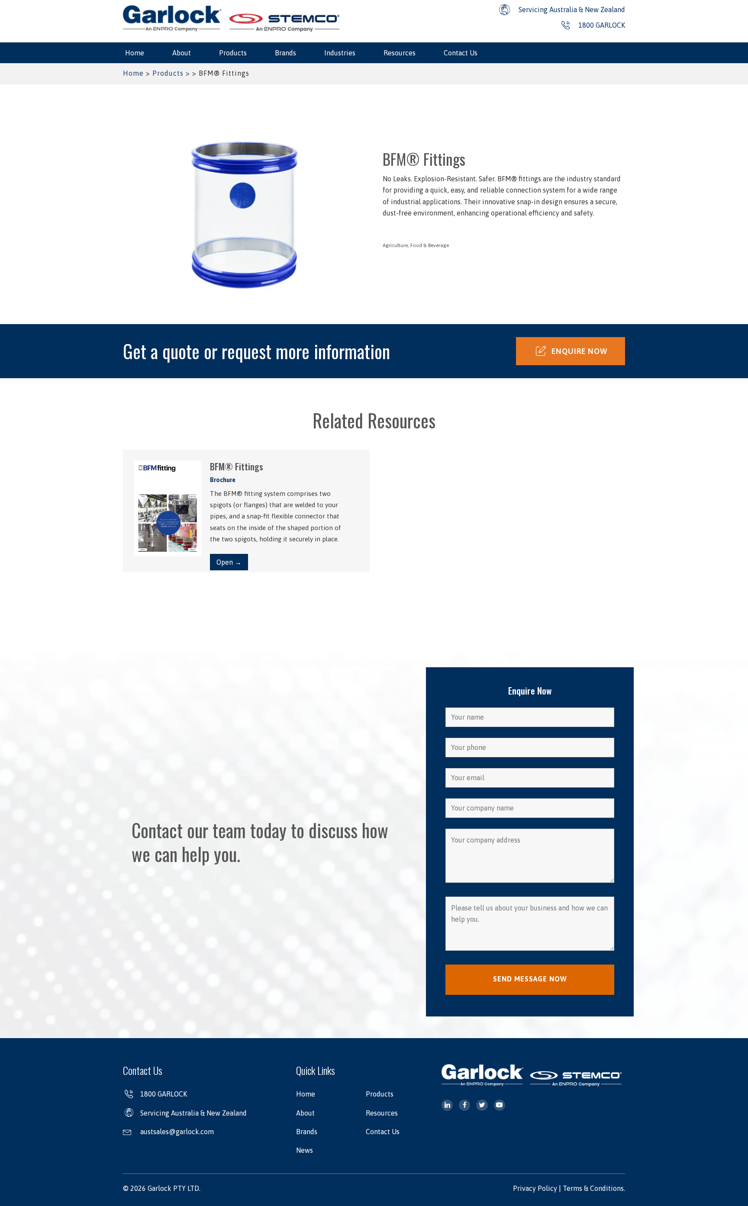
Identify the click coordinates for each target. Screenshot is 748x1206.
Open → (229, 562)
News (304, 1150)
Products (168, 73)
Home (133, 73)
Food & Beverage (429, 245)
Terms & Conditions (593, 1188)
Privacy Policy (535, 1188)
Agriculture (395, 245)
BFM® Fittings (236, 466)
